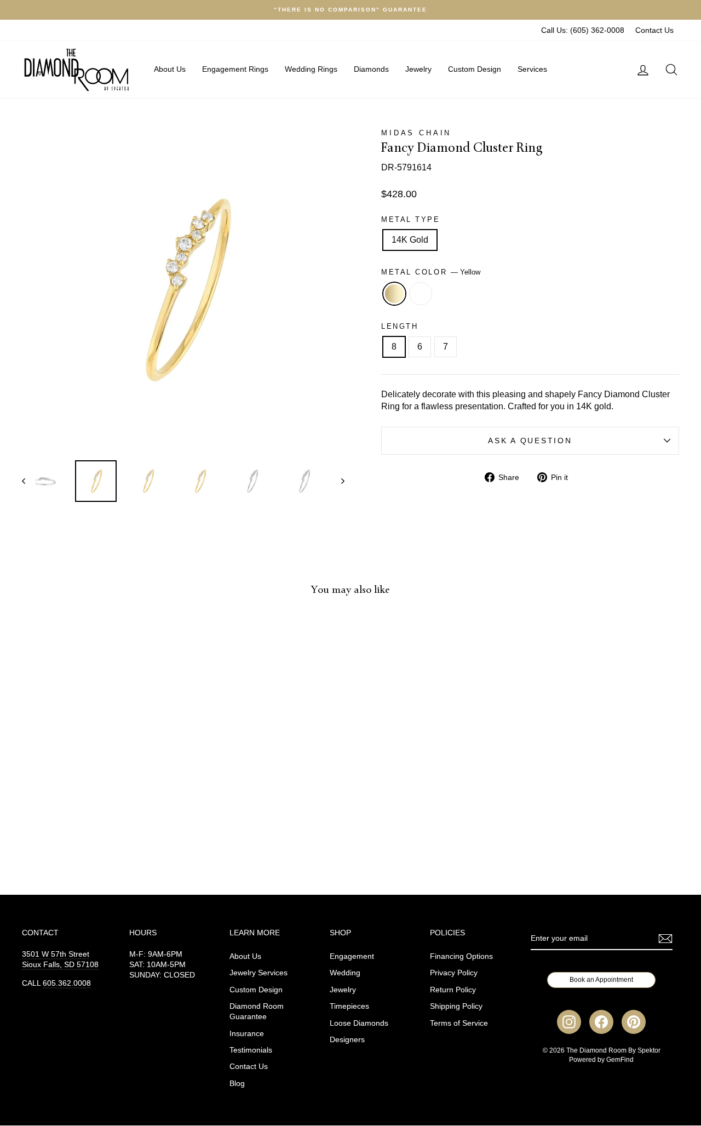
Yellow (394, 294)
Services (532, 69)
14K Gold (410, 239)
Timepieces (349, 1006)
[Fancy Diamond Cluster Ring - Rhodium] (107, 830)
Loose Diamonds (359, 1023)
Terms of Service (459, 1023)
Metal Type (410, 219)
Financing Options (461, 956)
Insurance (246, 1034)
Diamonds (371, 69)
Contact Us (654, 30)
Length (399, 326)
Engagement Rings (235, 69)
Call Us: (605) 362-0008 (582, 30)
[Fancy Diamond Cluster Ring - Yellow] (92, 830)
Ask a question (530, 441)
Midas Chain (416, 133)
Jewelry (418, 69)
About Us (170, 69)
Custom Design (474, 69)
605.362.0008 (67, 983)
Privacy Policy (454, 973)
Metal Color (430, 272)
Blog (237, 1083)
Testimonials (250, 1050)
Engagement (352, 956)
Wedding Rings (311, 69)
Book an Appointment (601, 980)
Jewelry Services (258, 973)
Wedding (345, 973)
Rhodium (421, 294)
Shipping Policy (456, 1006)
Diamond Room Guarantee (256, 1011)
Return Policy (453, 990)
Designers (347, 1040)
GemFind (620, 1060)
